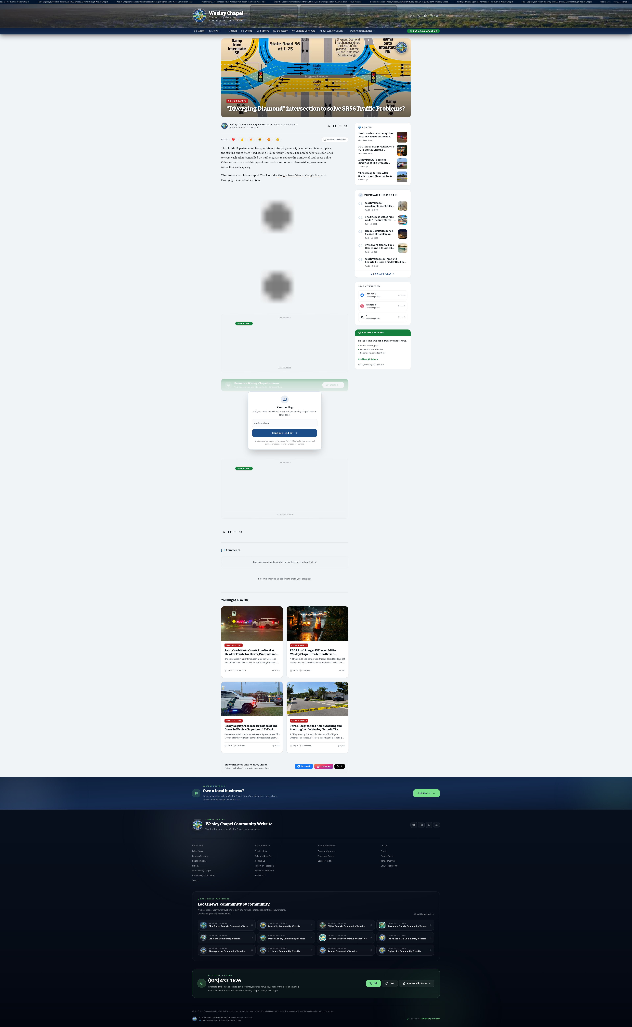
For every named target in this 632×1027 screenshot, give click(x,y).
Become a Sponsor (425, 31)
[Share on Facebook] (334, 126)
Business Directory (200, 856)
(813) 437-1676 (224, 981)
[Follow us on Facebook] (425, 15)
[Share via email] (340, 126)
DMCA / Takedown (389, 865)
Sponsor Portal (324, 860)
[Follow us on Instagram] (431, 15)
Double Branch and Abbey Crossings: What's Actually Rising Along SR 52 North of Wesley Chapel (344, 2)
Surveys (264, 30)
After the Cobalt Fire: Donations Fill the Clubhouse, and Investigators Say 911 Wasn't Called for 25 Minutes (252, 2)
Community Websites (430, 1019)
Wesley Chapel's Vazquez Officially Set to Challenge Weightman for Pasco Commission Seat (89, 2)
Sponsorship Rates (417, 983)
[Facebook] (413, 825)
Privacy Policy (291, 441)
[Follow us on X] (437, 15)
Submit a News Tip (263, 856)
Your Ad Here (244, 323)
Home (201, 30)
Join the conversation (336, 139)
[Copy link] (345, 126)
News (215, 30)
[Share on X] (328, 126)
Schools (195, 865)
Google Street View (289, 175)
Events (248, 30)
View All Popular (381, 274)
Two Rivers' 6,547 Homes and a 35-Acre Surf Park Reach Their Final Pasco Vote (168, 2)
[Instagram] (421, 825)
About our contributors (285, 124)
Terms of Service (388, 860)
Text (391, 983)
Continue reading (282, 433)
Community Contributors (203, 875)
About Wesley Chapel (331, 30)
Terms (279, 441)
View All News (620, 2)
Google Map (312, 175)
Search (195, 880)
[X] (429, 825)
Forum (233, 30)
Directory (282, 30)
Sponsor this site (284, 367)
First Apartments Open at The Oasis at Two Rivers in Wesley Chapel (419, 2)
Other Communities (361, 30)
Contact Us (260, 860)
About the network (422, 914)
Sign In (411, 15)
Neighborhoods (199, 860)
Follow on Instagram (264, 870)
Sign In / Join (261, 851)
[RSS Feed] (436, 825)
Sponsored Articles (326, 856)
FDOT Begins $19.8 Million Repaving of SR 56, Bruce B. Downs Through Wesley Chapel (491, 2)
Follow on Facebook (264, 865)
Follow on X (260, 875)
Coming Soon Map (305, 30)
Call (375, 983)
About (383, 851)
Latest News (197, 851)
